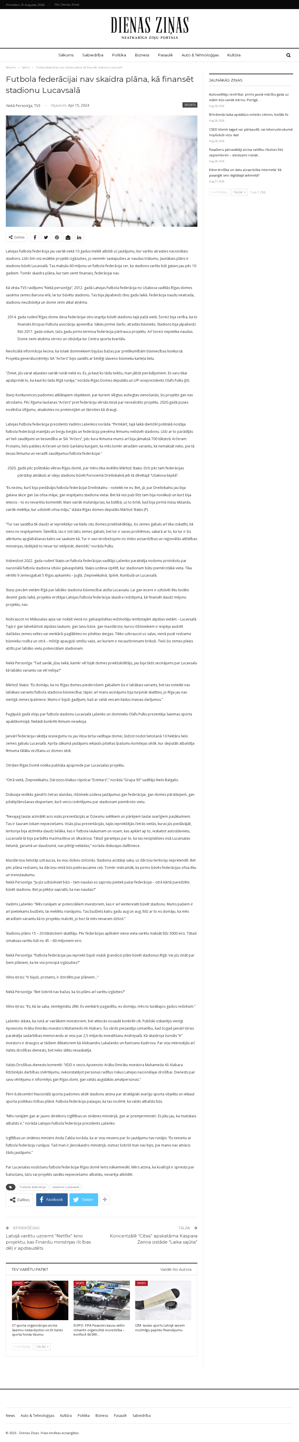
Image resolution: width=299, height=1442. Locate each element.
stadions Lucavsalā (66, 1187)
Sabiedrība (92, 55)
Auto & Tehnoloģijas (200, 55)
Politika (119, 55)
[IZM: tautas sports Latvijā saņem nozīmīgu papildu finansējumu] (163, 1300)
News (10, 1415)
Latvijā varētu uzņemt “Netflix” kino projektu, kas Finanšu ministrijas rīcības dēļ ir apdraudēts (48, 1242)
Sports (190, 105)
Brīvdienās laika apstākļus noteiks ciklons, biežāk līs (248, 114)
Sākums (66, 55)
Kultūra (234, 55)
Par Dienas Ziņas (67, 4)
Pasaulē (165, 55)
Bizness (142, 55)
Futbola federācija (33, 1187)
